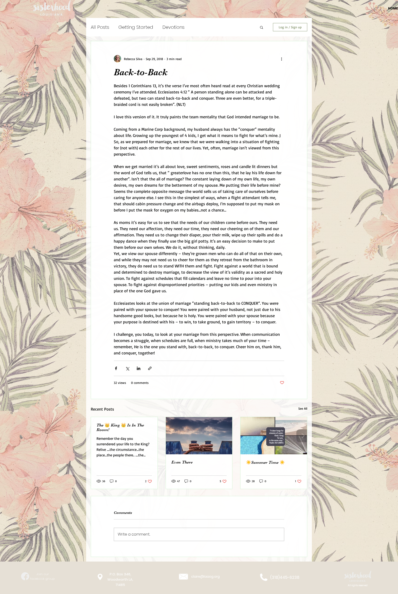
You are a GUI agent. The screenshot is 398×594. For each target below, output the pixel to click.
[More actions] (281, 58)
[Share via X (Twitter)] (127, 368)
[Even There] (199, 435)
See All (302, 408)
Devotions (173, 27)
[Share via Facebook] (116, 368)
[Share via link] (150, 368)
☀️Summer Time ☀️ (265, 462)
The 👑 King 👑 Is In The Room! (120, 427)
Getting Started (135, 27)
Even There (182, 462)
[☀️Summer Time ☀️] (273, 435)
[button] (261, 27)
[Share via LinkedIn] (138, 368)
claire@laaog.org (205, 576)
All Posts (100, 27)
